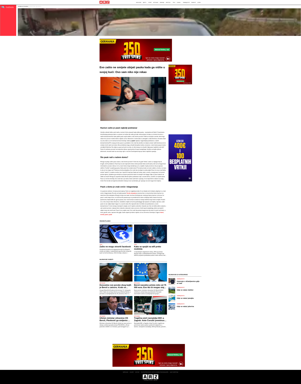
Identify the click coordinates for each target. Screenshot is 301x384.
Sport (150, 2)
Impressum (125, 372)
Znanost (193, 2)
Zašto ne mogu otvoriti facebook (115, 246)
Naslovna (138, 2)
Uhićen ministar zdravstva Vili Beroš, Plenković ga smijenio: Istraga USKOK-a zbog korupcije (115, 319)
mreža (102, 214)
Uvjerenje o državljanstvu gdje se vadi (188, 282)
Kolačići (132, 372)
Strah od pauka (131, 193)
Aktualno (155, 2)
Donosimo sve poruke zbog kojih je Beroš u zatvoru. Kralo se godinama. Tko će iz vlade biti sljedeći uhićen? (115, 286)
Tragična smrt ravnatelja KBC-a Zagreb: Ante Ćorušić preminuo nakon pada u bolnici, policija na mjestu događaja (149, 319)
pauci (106, 214)
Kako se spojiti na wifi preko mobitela (147, 247)
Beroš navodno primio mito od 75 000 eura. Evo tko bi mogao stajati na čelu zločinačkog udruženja (150, 286)
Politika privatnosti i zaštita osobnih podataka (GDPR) (154, 372)
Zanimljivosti (186, 2)
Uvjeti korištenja (174, 372)
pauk (110, 214)
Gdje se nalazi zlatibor (185, 290)
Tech (174, 2)
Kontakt (137, 372)
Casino (178, 2)
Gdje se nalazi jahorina (185, 306)
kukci (162, 212)
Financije (162, 2)
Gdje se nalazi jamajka (185, 298)
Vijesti (144, 2)
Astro (199, 2)
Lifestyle (168, 2)
